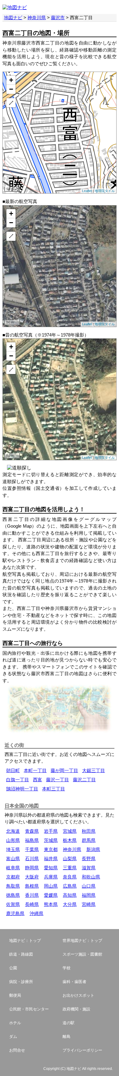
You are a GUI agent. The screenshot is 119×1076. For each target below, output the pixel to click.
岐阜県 (13, 867)
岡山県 (51, 886)
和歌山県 (91, 876)
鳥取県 (13, 886)
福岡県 (89, 895)
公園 (13, 968)
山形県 (13, 840)
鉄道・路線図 (21, 954)
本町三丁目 (53, 788)
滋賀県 (89, 867)
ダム (13, 1036)
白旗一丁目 (17, 779)
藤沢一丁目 (57, 779)
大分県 (70, 904)
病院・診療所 (21, 981)
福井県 (51, 858)
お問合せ (17, 1050)
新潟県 (93, 849)
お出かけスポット (78, 995)
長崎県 (32, 904)
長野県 (89, 858)
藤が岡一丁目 (64, 770)
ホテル (15, 1023)
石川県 (32, 858)
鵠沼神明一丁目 (22, 788)
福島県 (32, 840)
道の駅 (68, 1023)
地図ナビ (13, 17)
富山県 (13, 858)
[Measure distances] (11, 102)
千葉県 (32, 849)
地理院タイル (105, 191)
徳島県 (13, 895)
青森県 (32, 831)
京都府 (13, 876)
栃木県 (70, 840)
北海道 (13, 831)
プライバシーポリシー (82, 1050)
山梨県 (70, 858)
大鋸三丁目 (93, 770)
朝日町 (13, 770)
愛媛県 (51, 895)
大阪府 (32, 876)
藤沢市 (58, 17)
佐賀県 (13, 904)
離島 (66, 1036)
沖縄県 (36, 913)
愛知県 (51, 867)
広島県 (70, 886)
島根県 (32, 886)
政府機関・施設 (76, 1009)
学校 (66, 968)
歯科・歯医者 (74, 981)
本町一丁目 (35, 770)
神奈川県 (36, 17)
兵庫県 (51, 876)
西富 (37, 779)
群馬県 (89, 840)
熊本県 (51, 904)
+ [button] (11, 80)
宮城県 (70, 831)
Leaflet (87, 191)
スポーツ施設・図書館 (82, 954)
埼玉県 (13, 849)
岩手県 (51, 831)
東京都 (51, 849)
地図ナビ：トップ (25, 940)
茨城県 (51, 840)
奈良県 (70, 876)
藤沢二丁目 (84, 779)
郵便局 (15, 995)
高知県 (70, 895)
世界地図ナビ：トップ (82, 940)
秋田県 (89, 831)
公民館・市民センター (29, 1009)
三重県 (70, 867)
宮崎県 (89, 904)
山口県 (89, 886)
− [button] (11, 89)
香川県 (32, 895)
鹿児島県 (15, 913)
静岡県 (32, 867)
